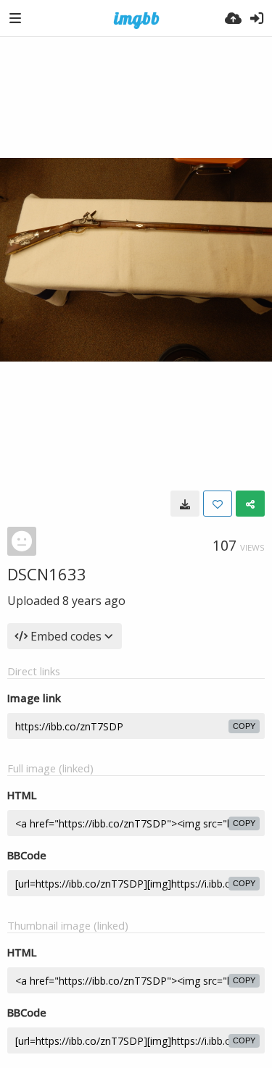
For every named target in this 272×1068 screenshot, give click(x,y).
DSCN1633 (46, 574)
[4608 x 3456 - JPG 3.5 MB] (184, 504)
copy (244, 726)
